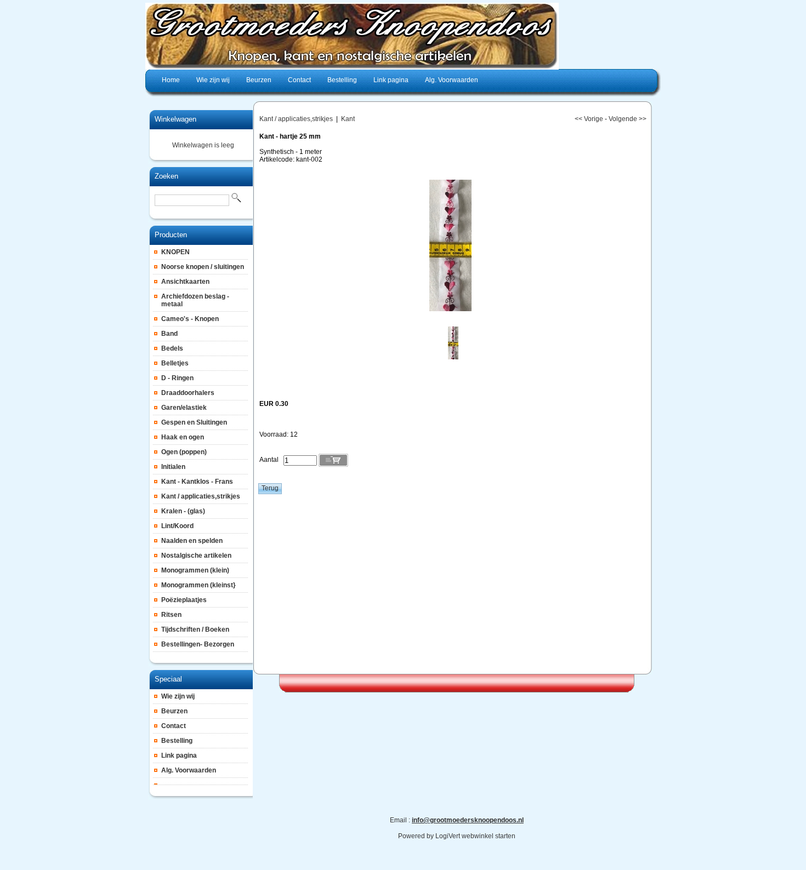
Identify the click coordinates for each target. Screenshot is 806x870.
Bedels (172, 348)
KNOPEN (175, 252)
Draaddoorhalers (187, 393)
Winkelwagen (175, 119)
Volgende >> (627, 119)
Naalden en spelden (192, 541)
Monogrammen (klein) (195, 570)
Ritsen (171, 615)
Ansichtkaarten (185, 281)
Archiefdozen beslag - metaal (195, 300)
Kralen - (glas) (183, 511)
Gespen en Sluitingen (194, 422)
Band (169, 333)
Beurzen (174, 711)
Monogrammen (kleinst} (198, 585)
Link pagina (179, 755)
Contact (173, 726)
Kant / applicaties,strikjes (200, 496)
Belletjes (175, 363)
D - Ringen (177, 378)
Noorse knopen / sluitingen (202, 267)
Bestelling (176, 741)
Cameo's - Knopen (190, 319)
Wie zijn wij (178, 696)
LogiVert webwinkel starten (475, 836)
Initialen (173, 467)
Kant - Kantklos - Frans (197, 481)
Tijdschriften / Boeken (195, 629)
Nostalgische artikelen (196, 555)
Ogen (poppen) (184, 452)
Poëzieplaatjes (184, 600)
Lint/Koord (177, 526)
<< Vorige (589, 119)
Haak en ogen (182, 437)
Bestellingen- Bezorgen (197, 644)
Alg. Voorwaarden (188, 770)
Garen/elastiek (184, 407)
